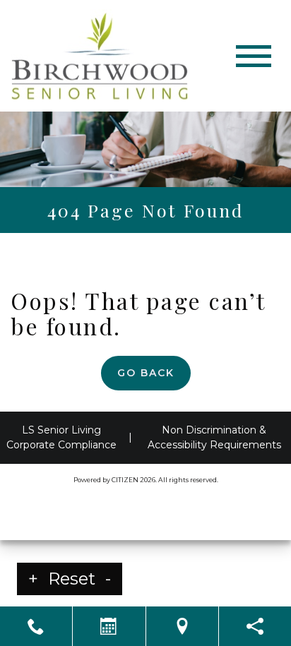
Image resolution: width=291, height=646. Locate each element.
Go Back (145, 372)
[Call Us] (36, 626)
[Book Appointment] (109, 626)
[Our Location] (182, 626)
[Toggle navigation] (253, 56)
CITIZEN (125, 480)
